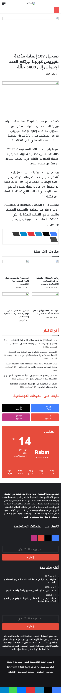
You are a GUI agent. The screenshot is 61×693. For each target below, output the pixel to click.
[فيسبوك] (53, 234)
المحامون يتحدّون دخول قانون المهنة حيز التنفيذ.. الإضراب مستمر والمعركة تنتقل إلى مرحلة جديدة (32, 353)
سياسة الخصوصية (26, 672)
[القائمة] (3, 4)
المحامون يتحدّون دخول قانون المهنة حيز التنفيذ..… (17, 280)
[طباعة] (53, 239)
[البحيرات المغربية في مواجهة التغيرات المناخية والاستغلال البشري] (15, 300)
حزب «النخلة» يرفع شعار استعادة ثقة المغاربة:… (46, 312)
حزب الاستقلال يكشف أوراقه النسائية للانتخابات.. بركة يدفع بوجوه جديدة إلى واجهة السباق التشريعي (30, 341)
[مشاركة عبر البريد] (15, 234)
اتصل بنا (40, 672)
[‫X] (45, 234)
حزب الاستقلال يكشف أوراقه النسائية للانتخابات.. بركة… (47, 280)
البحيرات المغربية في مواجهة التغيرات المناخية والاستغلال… (16, 313)
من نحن (49, 672)
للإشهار (11, 672)
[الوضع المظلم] (51, 4)
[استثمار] (30, 3)
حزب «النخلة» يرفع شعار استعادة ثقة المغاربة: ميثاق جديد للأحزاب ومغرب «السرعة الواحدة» (31, 365)
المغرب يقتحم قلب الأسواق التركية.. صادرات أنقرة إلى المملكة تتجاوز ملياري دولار (30, 377)
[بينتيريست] (30, 234)
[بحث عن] (57, 4)
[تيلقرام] (23, 234)
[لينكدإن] (38, 234)
